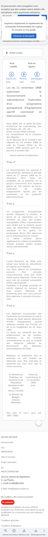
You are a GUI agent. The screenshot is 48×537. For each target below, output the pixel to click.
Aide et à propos (8, 457)
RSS (3, 448)
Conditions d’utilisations (11, 526)
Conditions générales (10, 520)
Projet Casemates (8, 462)
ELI (2, 467)
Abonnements (7, 442)
